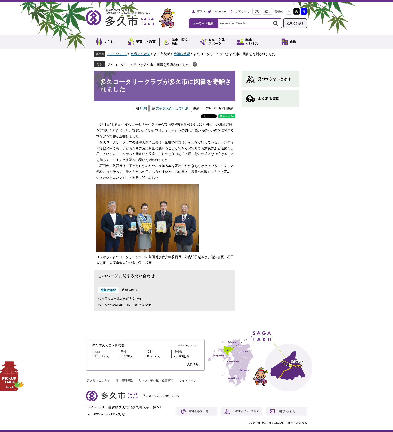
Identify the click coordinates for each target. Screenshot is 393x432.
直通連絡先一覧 (198, 411)
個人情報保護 (124, 380)
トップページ (117, 54)
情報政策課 (182, 54)
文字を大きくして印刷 (172, 108)
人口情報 (193, 364)
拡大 (267, 11)
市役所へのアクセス (246, 411)
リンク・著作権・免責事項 (156, 380)
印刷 (143, 108)
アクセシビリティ (98, 380)
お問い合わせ (287, 411)
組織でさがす (295, 23)
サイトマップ (187, 380)
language (220, 11)
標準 (257, 11)
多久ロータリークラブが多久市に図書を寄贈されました (148, 65)
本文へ (201, 11)
